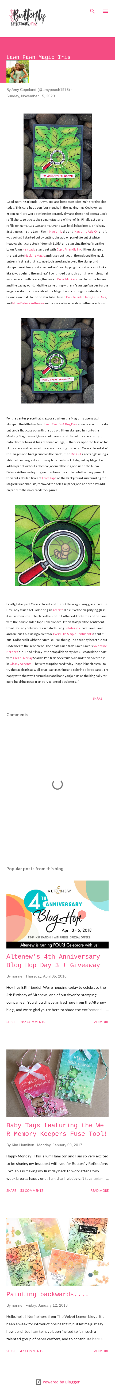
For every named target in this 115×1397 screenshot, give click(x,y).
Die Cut (76, 454)
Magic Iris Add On (86, 231)
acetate (58, 610)
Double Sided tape (78, 297)
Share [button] (97, 699)
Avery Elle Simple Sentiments (72, 634)
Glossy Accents (21, 663)
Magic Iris (55, 231)
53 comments (31, 1191)
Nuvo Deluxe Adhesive (28, 303)
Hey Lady (28, 249)
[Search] (92, 9)
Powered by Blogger (61, 1381)
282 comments (32, 1022)
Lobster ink (72, 628)
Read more (100, 1022)
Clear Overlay (23, 658)
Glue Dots (99, 297)
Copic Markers (67, 279)
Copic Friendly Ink (68, 249)
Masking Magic (34, 255)
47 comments (31, 1351)
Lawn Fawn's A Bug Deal (61, 424)
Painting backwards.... (47, 1294)
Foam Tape (49, 478)
